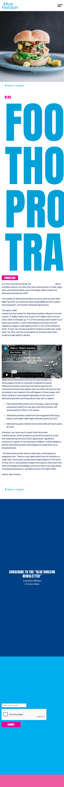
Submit (11, 724)
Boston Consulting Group (43, 284)
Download (9, 278)
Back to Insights (15, 85)
